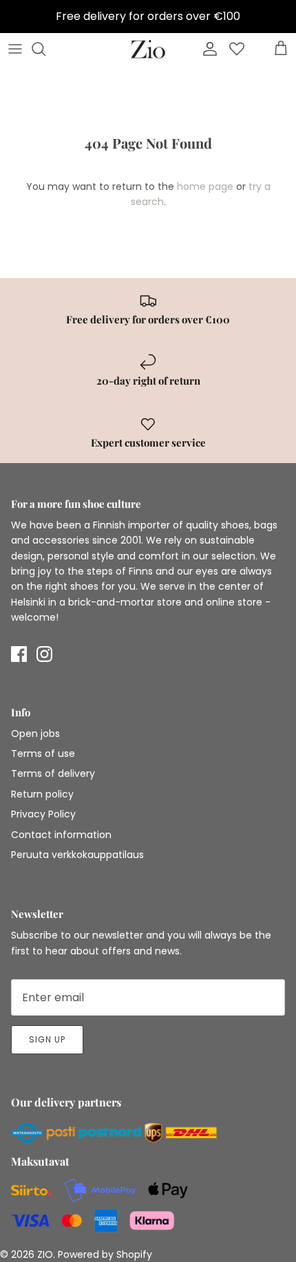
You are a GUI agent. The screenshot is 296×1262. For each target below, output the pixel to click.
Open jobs (35, 733)
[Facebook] (19, 654)
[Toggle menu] (15, 49)
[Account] (206, 49)
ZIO (45, 1254)
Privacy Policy (43, 814)
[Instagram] (44, 654)
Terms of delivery (53, 773)
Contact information (61, 835)
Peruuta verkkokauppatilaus (77, 855)
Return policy (42, 794)
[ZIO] (148, 49)
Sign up (47, 1039)
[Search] (45, 49)
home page (205, 186)
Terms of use (43, 753)
